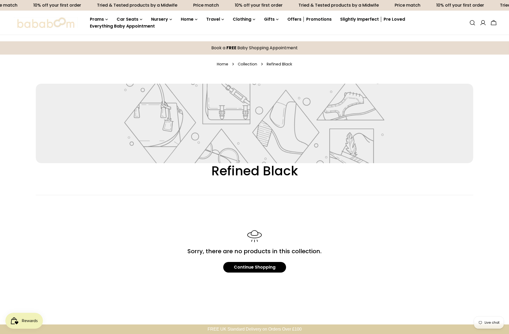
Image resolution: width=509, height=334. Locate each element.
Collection (247, 64)
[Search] (472, 22)
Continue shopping (254, 267)
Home (222, 64)
